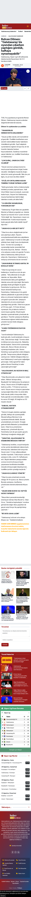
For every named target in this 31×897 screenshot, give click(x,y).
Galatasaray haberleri (8, 31)
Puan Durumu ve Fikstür (7, 869)
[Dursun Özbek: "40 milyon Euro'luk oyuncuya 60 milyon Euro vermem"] (8, 592)
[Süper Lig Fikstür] (29, 756)
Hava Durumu (22, 860)
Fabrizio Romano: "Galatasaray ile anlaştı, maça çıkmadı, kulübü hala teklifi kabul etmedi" (22, 582)
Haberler (3, 36)
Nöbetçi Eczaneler (9, 860)
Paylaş (5, 88)
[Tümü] (29, 807)
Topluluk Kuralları (24, 881)
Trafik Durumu (22, 863)
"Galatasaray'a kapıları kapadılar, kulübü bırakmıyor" (7, 581)
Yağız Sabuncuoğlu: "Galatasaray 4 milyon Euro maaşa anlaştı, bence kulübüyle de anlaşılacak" (22, 600)
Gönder (5, 644)
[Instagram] (15, 852)
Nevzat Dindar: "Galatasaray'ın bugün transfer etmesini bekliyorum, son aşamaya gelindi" (7, 617)
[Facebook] (12, 852)
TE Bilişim (19, 888)
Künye (17, 881)
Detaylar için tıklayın (15, 750)
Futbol (20, 31)
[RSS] (18, 852)
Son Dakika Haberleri (6, 874)
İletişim (13, 881)
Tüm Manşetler (22, 868)
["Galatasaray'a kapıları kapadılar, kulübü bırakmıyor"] (8, 574)
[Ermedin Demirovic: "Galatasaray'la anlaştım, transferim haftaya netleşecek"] (23, 609)
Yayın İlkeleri (15, 883)
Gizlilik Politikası (6, 881)
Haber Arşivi (21, 873)
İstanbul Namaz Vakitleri (7, 864)
